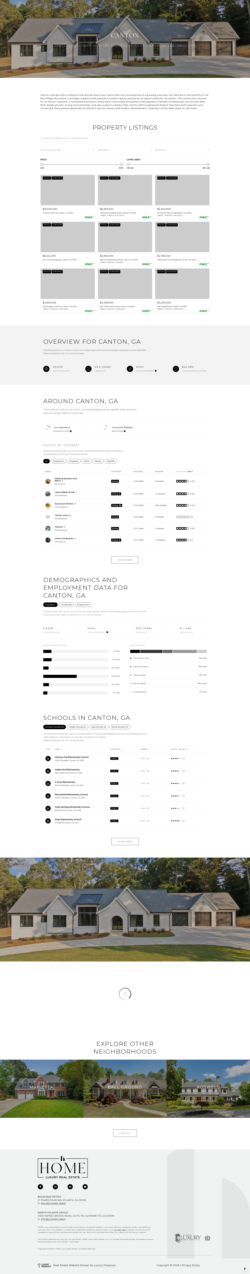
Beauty (99, 461)
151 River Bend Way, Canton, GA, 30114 (69, 785)
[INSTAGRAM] (55, 1186)
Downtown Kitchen (64, 504)
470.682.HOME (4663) (53, 1219)
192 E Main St (60, 542)
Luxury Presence (104, 1265)
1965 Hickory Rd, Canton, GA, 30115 (68, 810)
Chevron (59, 527)
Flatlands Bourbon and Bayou (66, 479)
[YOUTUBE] (85, 1186)
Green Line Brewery (64, 538)
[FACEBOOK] (40, 1186)
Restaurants (59, 461)
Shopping (74, 461)
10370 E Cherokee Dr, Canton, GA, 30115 (70, 798)
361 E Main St (60, 484)
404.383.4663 (120, 1230)
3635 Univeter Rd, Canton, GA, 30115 (68, 773)
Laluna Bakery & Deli (64, 492)
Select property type (51, 150)
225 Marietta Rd (61, 518)
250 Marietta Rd (61, 495)
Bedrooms (160, 150)
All (47, 461)
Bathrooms (103, 150)
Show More (125, 841)
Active (88, 461)
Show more (125, 560)
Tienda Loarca (62, 515)
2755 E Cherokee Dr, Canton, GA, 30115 (69, 760)
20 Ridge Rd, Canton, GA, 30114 (67, 823)
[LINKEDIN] (70, 1186)
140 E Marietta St (61, 507)
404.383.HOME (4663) (53, 1203)
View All (125, 1133)
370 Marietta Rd (61, 530)
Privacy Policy (191, 1265)
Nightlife (112, 461)
